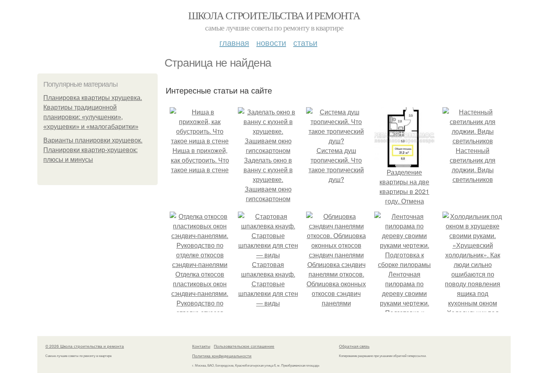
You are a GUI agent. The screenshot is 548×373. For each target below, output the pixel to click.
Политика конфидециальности (222, 356)
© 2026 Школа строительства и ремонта (84, 346)
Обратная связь (354, 346)
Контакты (201, 346)
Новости (271, 42)
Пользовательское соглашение (244, 346)
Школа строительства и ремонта (274, 15)
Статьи (305, 42)
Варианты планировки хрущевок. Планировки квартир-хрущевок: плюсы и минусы (92, 150)
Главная (234, 42)
